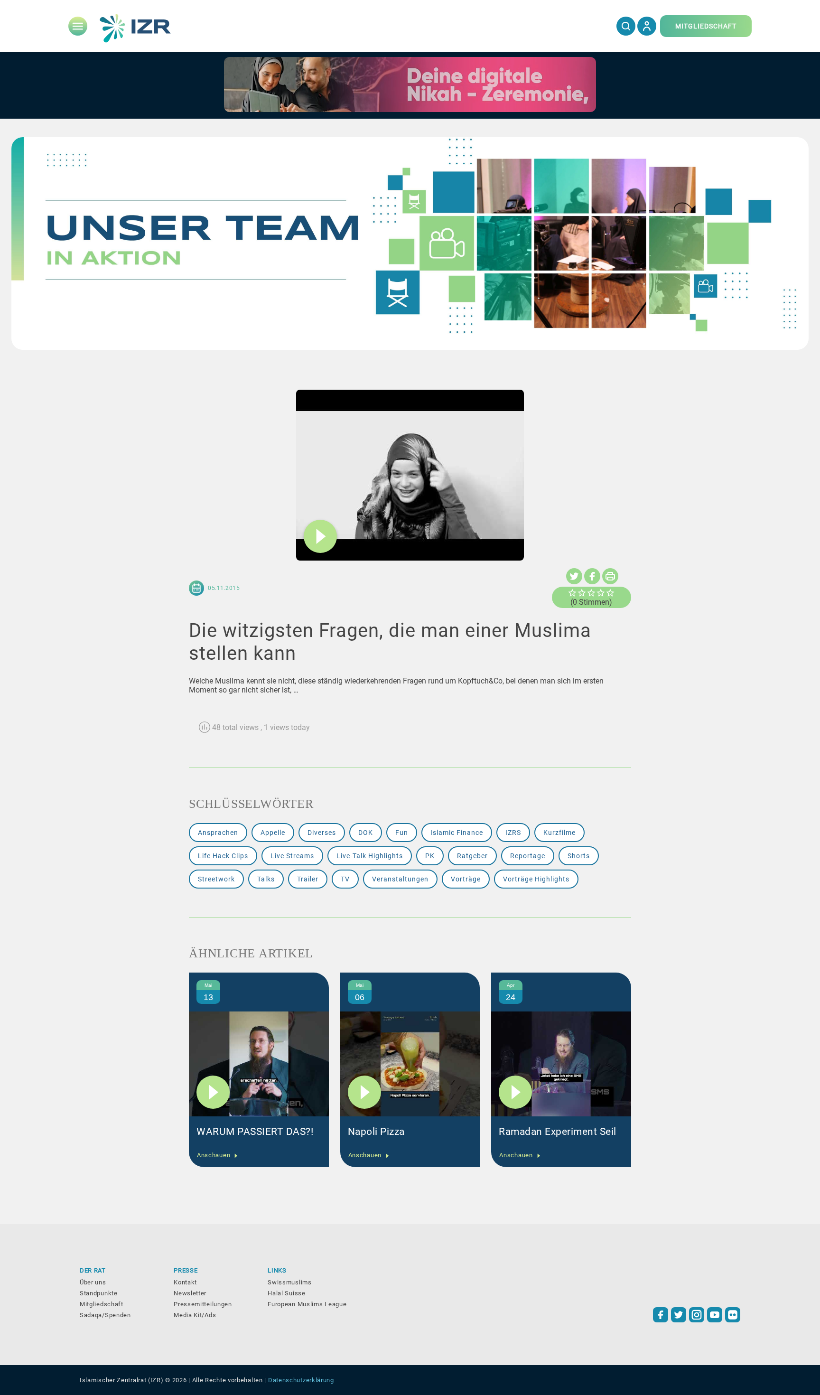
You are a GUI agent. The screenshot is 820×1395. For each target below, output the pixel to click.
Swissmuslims (289, 1282)
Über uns (93, 1282)
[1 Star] (572, 593)
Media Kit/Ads (195, 1315)
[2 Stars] (582, 593)
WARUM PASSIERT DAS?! (254, 1131)
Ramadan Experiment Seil (557, 1131)
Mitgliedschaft (101, 1304)
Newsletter (190, 1293)
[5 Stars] (610, 593)
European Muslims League (307, 1304)
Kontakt (185, 1282)
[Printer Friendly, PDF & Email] (610, 576)
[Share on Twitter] (574, 576)
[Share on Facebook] (592, 576)
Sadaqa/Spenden (105, 1315)
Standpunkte (99, 1293)
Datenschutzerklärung (301, 1380)
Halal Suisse (286, 1293)
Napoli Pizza (376, 1131)
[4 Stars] (601, 593)
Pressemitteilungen (203, 1304)
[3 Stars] (591, 593)
